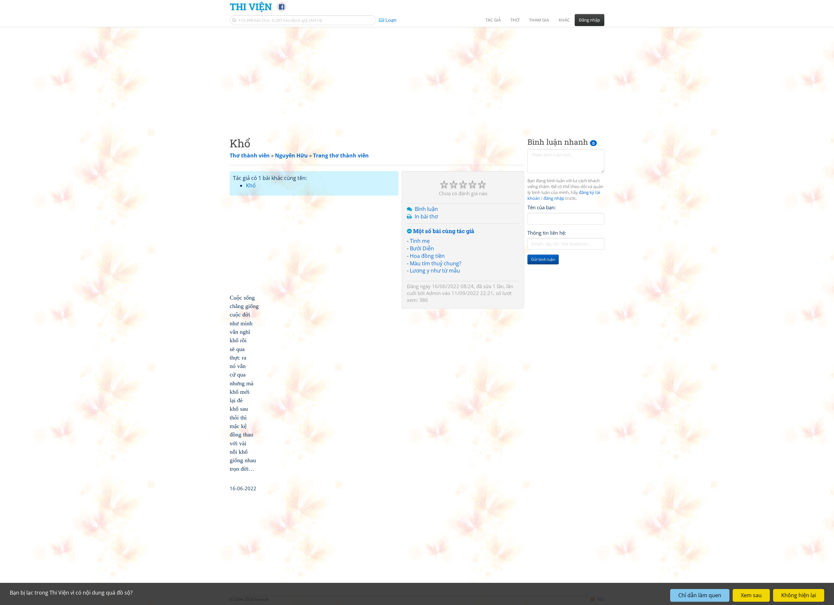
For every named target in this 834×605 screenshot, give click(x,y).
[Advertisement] (417, 76)
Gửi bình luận (543, 259)
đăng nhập (553, 198)
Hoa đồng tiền (427, 255)
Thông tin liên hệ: (546, 232)
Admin (433, 293)
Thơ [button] (514, 20)
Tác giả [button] (493, 20)
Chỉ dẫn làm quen (699, 595)
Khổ (251, 185)
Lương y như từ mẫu (435, 270)
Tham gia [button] (539, 20)
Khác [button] (564, 20)
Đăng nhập (589, 20)
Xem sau (751, 595)
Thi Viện (251, 6)
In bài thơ (426, 216)
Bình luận (426, 209)
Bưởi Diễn (422, 248)
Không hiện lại (798, 595)
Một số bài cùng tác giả (443, 231)
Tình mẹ (420, 240)
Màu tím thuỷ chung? (435, 263)
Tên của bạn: (541, 207)
